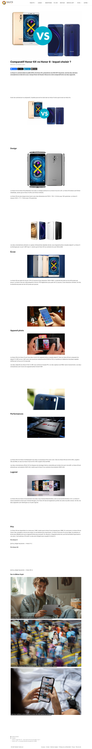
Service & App (70, 2)
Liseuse (40, 2)
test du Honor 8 (49, 97)
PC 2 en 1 (56, 2)
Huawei (13, 738)
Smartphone (48, 2)
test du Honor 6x (65, 97)
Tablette (32, 2)
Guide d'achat (15, 736)
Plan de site (78, 747)
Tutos (78, 2)
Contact (48, 747)
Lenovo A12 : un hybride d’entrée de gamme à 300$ (24, 741)
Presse (73, 747)
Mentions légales (54, 747)
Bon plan (62, 2)
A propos (43, 747)
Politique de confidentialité (65, 747)
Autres (86, 2)
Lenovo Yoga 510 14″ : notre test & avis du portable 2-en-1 (26, 739)
